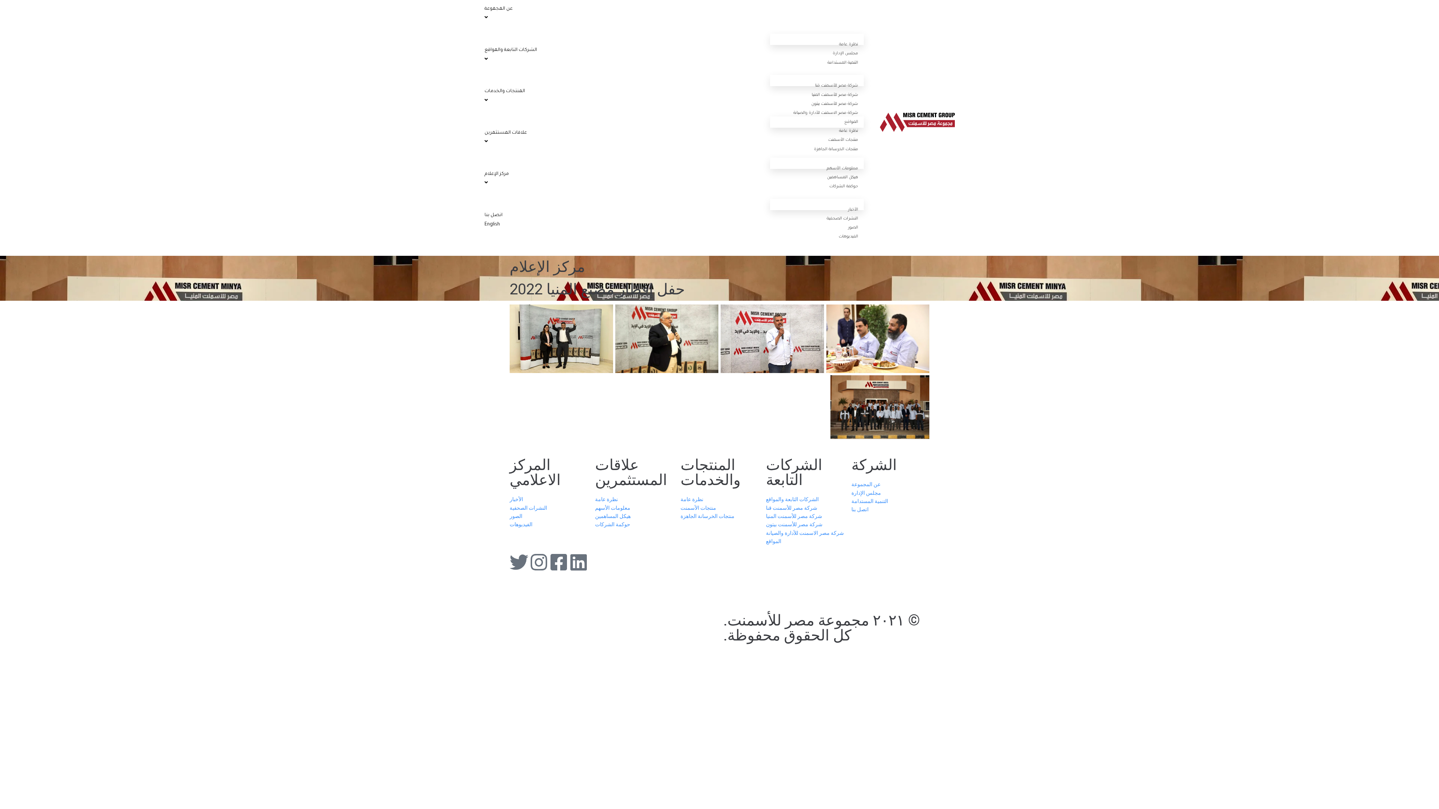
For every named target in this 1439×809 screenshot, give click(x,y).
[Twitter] (519, 562)
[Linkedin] (578, 562)
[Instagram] (539, 562)
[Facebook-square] (558, 562)
